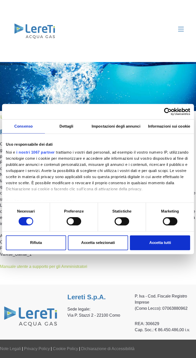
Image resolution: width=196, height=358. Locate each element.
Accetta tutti (160, 242)
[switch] (74, 221)
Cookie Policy (65, 349)
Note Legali (10, 349)
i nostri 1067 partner (35, 152)
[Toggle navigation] (181, 28)
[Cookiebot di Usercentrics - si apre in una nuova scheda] (167, 111)
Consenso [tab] (23, 126)
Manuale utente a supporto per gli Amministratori (43, 266)
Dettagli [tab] (66, 126)
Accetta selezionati (98, 242)
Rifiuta (36, 242)
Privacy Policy (37, 349)
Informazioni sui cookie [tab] (169, 126)
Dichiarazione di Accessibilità (107, 349)
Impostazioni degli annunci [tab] (116, 126)
